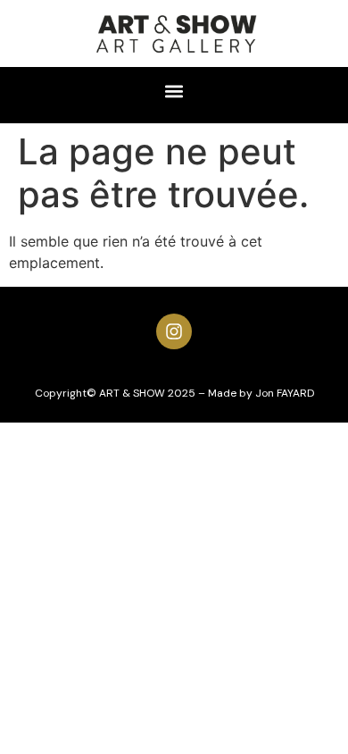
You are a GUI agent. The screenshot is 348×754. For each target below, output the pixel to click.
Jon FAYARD (284, 393)
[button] (174, 90)
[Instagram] (174, 331)
